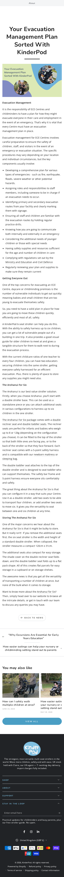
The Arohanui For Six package (19, 419)
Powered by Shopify (17, 866)
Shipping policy (32, 870)
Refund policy (35, 866)
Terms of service (14, 870)
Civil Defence (45, 262)
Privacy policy (50, 866)
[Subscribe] (60, 813)
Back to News (33, 618)
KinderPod (27, 862)
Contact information (50, 870)
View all (31, 721)
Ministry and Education (18, 262)
